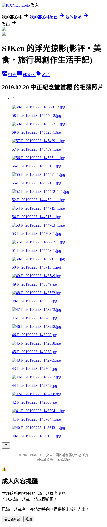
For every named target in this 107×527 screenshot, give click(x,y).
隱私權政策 (45, 460)
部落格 (29, 75)
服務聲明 (63, 460)
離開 (28, 519)
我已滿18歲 (12, 519)
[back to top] (6, 445)
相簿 (12, 75)
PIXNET (35, 455)
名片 (46, 75)
